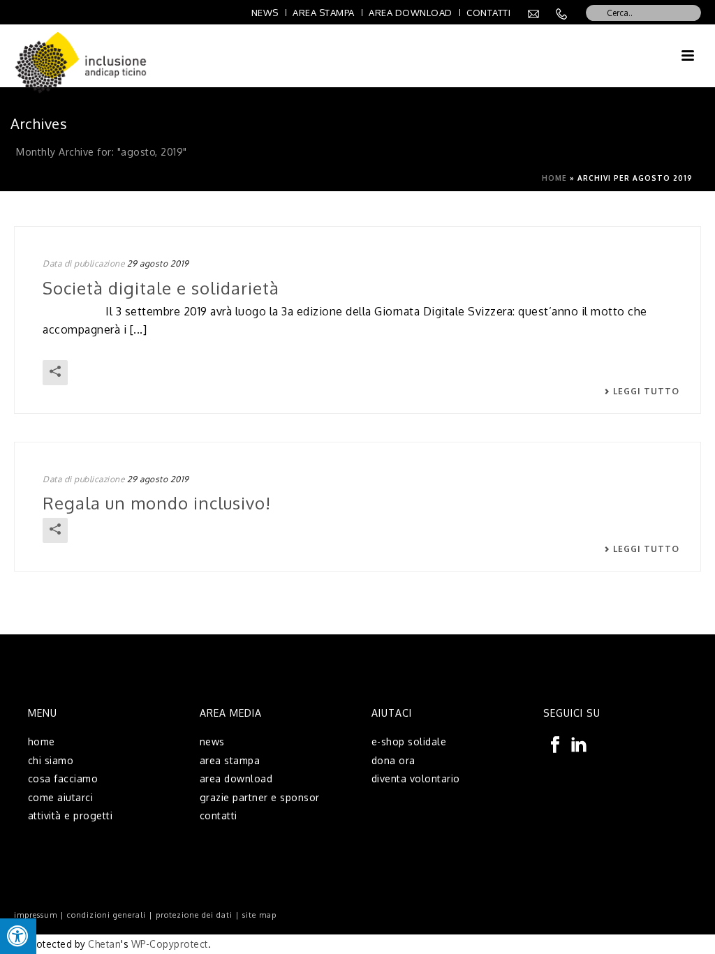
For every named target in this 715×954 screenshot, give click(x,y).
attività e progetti (70, 815)
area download (236, 778)
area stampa (230, 760)
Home (554, 178)
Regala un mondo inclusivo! (157, 503)
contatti (218, 815)
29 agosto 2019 (158, 263)
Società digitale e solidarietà (161, 288)
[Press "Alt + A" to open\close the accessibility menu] (18, 936)
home (41, 741)
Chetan (104, 944)
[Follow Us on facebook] (555, 745)
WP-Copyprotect (169, 944)
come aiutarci (61, 797)
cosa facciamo (63, 778)
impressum (35, 915)
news (212, 741)
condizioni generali (106, 915)
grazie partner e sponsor (260, 797)
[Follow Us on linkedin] (578, 745)
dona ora (393, 760)
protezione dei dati (194, 915)
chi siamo (51, 760)
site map (259, 915)
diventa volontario (415, 778)
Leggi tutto (646, 391)
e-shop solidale (409, 741)
